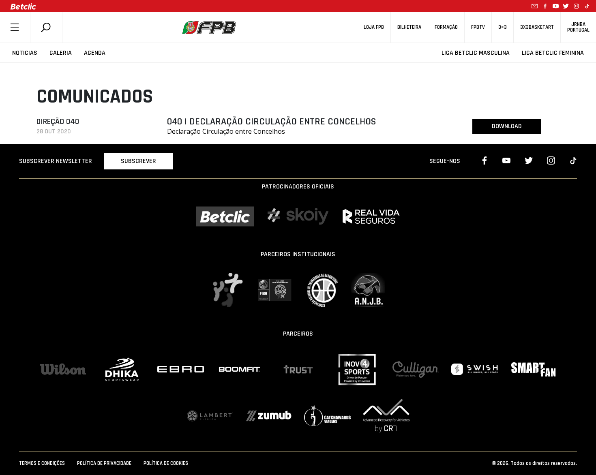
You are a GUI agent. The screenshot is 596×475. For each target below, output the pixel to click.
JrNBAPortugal (578, 27)
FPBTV (478, 27)
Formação (446, 27)
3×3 (502, 27)
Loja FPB (374, 27)
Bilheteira (409, 27)
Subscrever (138, 161)
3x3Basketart (537, 27)
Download (507, 126)
